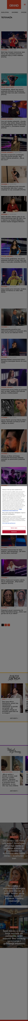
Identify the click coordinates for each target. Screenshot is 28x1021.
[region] (14, 510)
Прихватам (14, 531)
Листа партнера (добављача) (8, 523)
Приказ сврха (14, 527)
